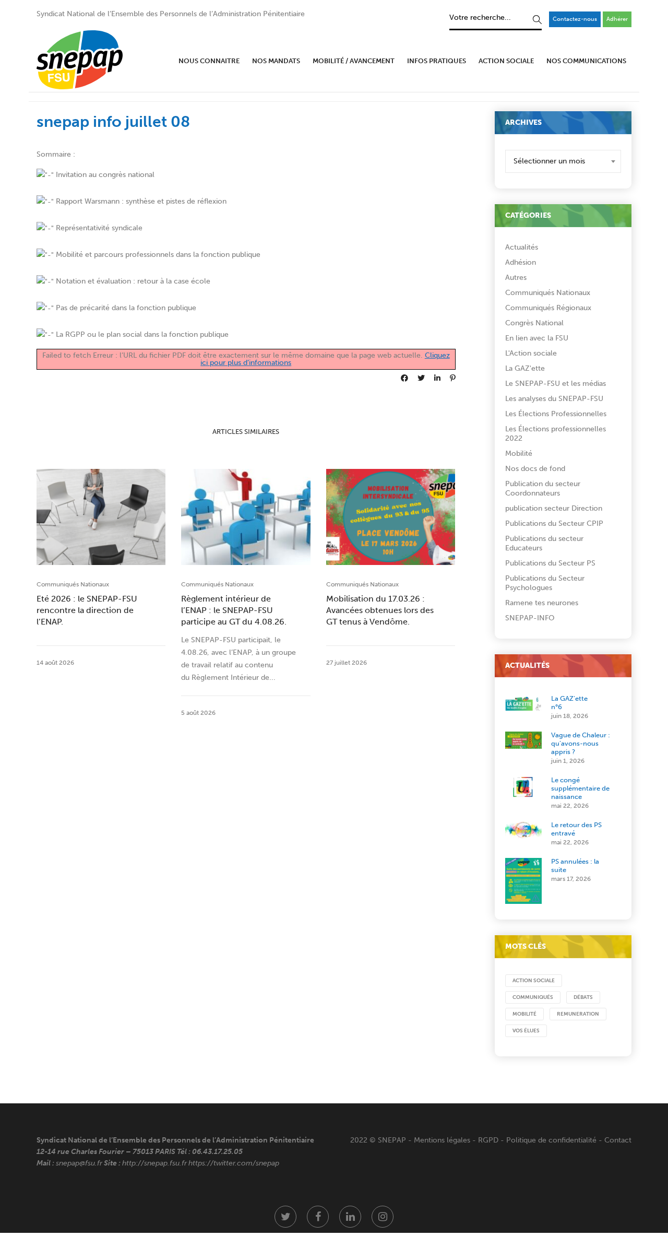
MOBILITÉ (524, 1014)
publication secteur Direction (553, 508)
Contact (617, 1140)
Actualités (521, 247)
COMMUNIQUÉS (532, 997)
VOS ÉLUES (526, 1031)
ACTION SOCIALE (533, 981)
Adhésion (520, 262)
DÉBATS (583, 997)
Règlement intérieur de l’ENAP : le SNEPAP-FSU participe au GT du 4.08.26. (234, 610)
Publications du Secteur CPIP (554, 523)
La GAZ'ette (525, 368)
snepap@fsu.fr (79, 1163)
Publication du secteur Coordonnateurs (542, 488)
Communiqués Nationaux (73, 584)
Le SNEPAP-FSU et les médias (555, 383)
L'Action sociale (531, 353)
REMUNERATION (578, 1014)
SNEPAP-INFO (530, 618)
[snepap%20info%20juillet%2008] (404, 378)
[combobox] (563, 161)
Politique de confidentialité (551, 1140)
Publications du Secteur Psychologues (544, 583)
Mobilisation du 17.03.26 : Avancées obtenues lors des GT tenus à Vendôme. (380, 610)
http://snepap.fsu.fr (154, 1163)
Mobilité (518, 453)
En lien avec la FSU (536, 338)
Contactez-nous (575, 19)
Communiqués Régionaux (548, 307)
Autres (516, 277)
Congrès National (534, 323)
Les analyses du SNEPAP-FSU (554, 398)
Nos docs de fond (535, 468)
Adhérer (617, 19)
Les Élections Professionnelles (555, 413)
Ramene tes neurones (541, 602)
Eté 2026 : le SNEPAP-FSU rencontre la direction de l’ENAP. (87, 610)
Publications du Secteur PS (550, 563)
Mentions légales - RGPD (456, 1140)
